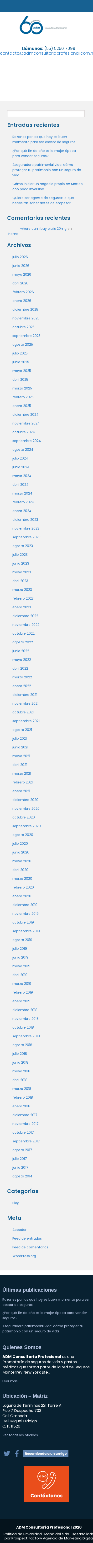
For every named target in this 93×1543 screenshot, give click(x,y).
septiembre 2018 (26, 1036)
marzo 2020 (22, 878)
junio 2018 (20, 1062)
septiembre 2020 (26, 826)
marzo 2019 (21, 983)
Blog (15, 1203)
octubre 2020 (23, 817)
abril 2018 (19, 1080)
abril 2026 (20, 283)
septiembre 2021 (26, 721)
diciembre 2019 (24, 904)
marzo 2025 (22, 388)
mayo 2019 (21, 966)
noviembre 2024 (26, 423)
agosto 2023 (22, 546)
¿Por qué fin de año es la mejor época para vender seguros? (44, 153)
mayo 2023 (21, 572)
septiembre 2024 (26, 440)
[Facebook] (17, 1456)
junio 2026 (20, 265)
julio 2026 (20, 257)
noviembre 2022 (25, 624)
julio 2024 (20, 458)
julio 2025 (20, 353)
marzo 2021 (21, 773)
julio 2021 (19, 738)
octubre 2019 (23, 922)
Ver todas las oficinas (20, 1435)
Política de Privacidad (23, 1533)
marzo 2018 (21, 1088)
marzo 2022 (22, 677)
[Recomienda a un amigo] (45, 1456)
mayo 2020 (21, 861)
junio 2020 (20, 852)
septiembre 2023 (26, 537)
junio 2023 (20, 563)
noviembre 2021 (25, 703)
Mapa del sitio (56, 1533)
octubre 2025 (23, 327)
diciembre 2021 (24, 694)
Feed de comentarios (30, 1247)
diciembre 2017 (24, 1115)
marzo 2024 (22, 493)
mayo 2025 (21, 370)
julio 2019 (19, 948)
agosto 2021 (22, 729)
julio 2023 (20, 554)
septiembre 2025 (26, 335)
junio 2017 (20, 1167)
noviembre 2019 (25, 913)
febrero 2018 (22, 1097)
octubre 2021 (23, 712)
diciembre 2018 (24, 1010)
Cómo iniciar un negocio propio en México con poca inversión (47, 186)
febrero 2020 (23, 887)
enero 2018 (21, 1106)
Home (13, 233)
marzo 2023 (22, 589)
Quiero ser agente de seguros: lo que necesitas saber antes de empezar (43, 200)
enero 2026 (21, 300)
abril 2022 (20, 668)
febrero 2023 (23, 598)
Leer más (10, 1381)
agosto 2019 (22, 939)
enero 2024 (21, 510)
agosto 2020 (22, 834)
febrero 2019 (22, 992)
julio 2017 (19, 1158)
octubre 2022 (23, 633)
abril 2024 (20, 484)
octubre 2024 (23, 432)
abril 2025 (20, 379)
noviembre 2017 (25, 1123)
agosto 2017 (22, 1150)
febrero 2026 (23, 292)
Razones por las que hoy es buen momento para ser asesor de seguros (43, 139)
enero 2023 (21, 607)
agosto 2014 (22, 1176)
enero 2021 (21, 791)
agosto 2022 (22, 642)
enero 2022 (21, 686)
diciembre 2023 (25, 519)
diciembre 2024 (25, 414)
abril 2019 (19, 975)
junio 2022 (20, 651)
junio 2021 (20, 747)
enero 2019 (21, 1001)
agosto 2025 (22, 344)
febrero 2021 (22, 782)
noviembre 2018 (25, 1018)
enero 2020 (21, 896)
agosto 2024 (22, 449)
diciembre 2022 (25, 616)
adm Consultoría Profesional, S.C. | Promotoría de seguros (48, 25)
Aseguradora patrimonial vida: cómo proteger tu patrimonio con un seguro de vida (46, 169)
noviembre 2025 (25, 318)
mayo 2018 (21, 1071)
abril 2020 (20, 869)
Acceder (19, 1229)
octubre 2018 (23, 1027)
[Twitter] (7, 1456)
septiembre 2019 (26, 931)
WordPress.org (24, 1256)
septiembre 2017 (26, 1141)
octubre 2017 (23, 1132)
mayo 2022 (21, 659)
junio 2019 (20, 957)
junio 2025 (20, 362)
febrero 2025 (23, 397)
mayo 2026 (21, 274)
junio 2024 (21, 467)
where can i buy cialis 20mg (43, 228)
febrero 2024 (23, 502)
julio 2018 (19, 1053)
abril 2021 (19, 764)
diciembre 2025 (25, 309)
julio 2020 (20, 843)
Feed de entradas (27, 1238)
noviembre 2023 (25, 528)
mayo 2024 (21, 475)
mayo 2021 (21, 756)
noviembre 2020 (26, 808)
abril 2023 (20, 581)
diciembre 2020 (25, 799)
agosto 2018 (22, 1045)
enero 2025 (21, 405)
